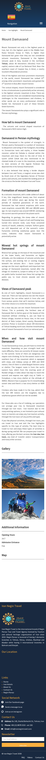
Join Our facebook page (14, 702)
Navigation (12, 23)
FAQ (23, 757)
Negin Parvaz (8, 692)
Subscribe (23, 745)
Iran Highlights (13, 30)
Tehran (5, 63)
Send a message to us (13, 707)
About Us (7, 687)
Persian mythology (9, 113)
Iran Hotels (8, 684)
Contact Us (7, 690)
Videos (30, 757)
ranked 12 (39, 78)
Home (4, 30)
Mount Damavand (26, 30)
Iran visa (36, 434)
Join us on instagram (13, 711)
